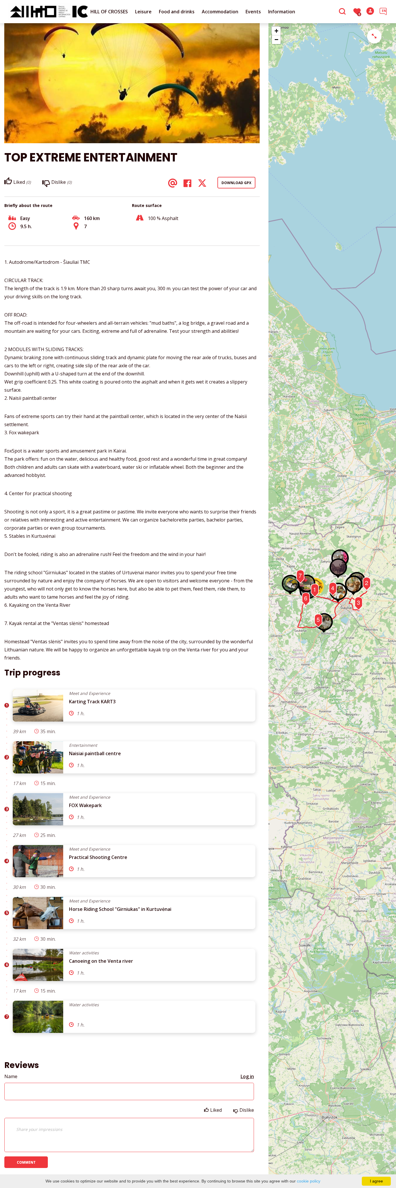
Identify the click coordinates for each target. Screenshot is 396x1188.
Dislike (246, 1110)
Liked (216, 1110)
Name (10, 1076)
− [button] (276, 39)
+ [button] (276, 30)
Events (253, 11)
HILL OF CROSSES (109, 11)
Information (281, 11)
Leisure (143, 11)
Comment (26, 1162)
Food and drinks (177, 11)
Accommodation (220, 11)
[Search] (343, 11)
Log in (247, 1076)
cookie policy (308, 1181)
